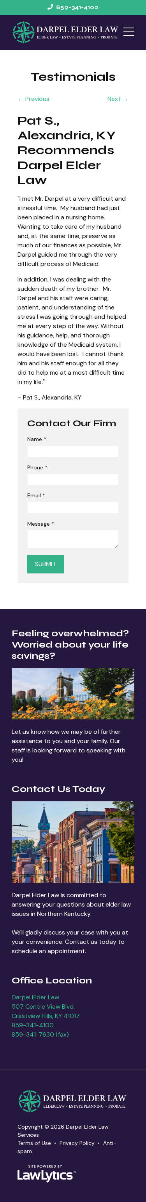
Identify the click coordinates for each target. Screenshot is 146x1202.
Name (36, 439)
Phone (37, 467)
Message (40, 523)
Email (36, 495)
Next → (117, 99)
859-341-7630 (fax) (40, 1034)
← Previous (33, 99)
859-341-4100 (33, 1025)
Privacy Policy (77, 1142)
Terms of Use (34, 1142)
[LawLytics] (47, 1174)
